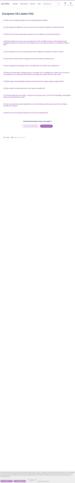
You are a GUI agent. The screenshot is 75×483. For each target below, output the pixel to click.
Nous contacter (46, 126)
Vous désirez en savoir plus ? (31, 480)
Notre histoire (24, 4)
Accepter (6, 481)
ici (9, 476)
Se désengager (19, 481)
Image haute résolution (19, 137)
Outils (39, 4)
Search (58, 3)
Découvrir (32, 4)
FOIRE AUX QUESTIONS (30, 126)
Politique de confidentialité (43, 481)
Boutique (15, 4)
